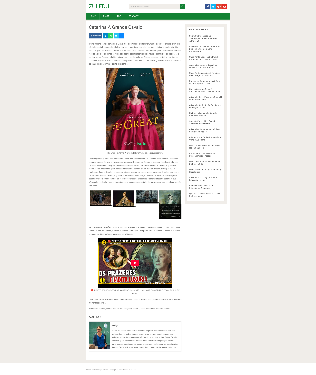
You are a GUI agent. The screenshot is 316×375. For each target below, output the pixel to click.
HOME (92, 16)
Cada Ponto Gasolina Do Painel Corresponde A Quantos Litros (203, 58)
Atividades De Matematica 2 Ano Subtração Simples (204, 130)
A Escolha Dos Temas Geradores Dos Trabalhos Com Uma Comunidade (204, 49)
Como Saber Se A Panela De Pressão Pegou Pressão (202, 154)
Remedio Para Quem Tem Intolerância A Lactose (201, 186)
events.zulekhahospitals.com (97, 370)
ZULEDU (99, 6)
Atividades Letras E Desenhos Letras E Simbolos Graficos (203, 66)
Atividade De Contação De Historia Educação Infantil (205, 106)
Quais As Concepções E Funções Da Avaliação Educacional (204, 74)
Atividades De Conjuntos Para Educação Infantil (203, 178)
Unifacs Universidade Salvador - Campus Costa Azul (204, 114)
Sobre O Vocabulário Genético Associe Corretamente (203, 122)
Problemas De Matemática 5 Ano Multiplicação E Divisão (204, 82)
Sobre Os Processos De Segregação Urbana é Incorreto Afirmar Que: (203, 38)
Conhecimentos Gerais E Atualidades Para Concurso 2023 (204, 90)
